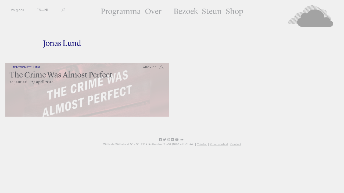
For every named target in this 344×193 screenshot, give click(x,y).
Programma (121, 12)
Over (153, 12)
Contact (235, 144)
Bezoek (186, 12)
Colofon (202, 144)
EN (39, 10)
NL (46, 10)
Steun (212, 12)
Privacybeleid (219, 144)
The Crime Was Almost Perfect (60, 75)
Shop (234, 12)
